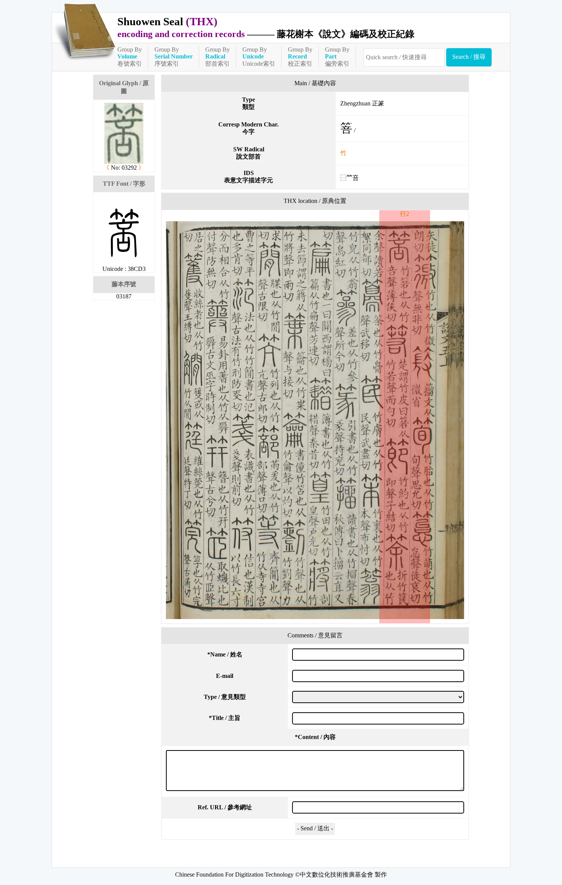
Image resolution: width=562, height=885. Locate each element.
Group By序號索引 (173, 56)
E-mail (224, 676)
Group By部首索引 (217, 56)
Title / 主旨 (224, 718)
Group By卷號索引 (129, 56)
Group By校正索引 (300, 56)
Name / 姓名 (224, 654)
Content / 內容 (315, 737)
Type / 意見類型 (225, 697)
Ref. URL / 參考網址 (225, 807)
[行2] (315, 420)
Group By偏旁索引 (337, 56)
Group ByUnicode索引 (258, 56)
